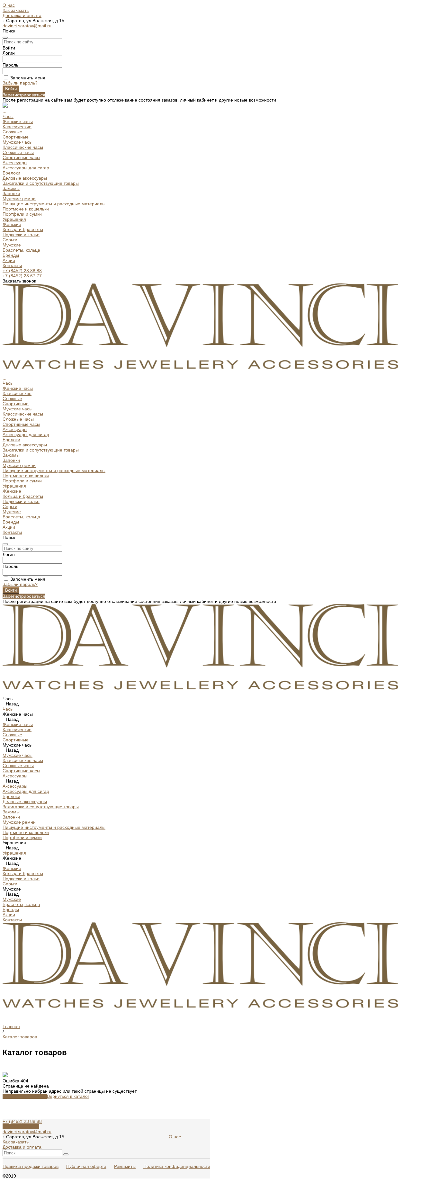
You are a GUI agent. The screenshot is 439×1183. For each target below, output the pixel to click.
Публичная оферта (86, 1166)
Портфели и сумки (22, 214)
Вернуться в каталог (68, 1096)
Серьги (10, 239)
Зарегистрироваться (24, 94)
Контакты (12, 265)
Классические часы (23, 147)
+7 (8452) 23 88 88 (22, 270)
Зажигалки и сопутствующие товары (41, 183)
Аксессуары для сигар (26, 167)
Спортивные (16, 136)
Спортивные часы (21, 157)
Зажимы (11, 188)
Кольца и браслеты (23, 229)
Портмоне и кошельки (26, 208)
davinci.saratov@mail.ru (27, 25)
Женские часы (18, 121)
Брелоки (11, 172)
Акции (9, 260)
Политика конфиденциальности (176, 1166)
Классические (17, 126)
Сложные (12, 131)
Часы (8, 116)
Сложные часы (18, 152)
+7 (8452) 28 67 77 (22, 275)
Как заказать (16, 10)
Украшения (14, 219)
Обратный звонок (21, 1126)
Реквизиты (125, 1166)
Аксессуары (15, 162)
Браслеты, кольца (21, 250)
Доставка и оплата (22, 15)
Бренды (11, 255)
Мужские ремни (19, 198)
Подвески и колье (21, 234)
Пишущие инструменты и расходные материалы (54, 203)
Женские (12, 224)
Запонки (11, 193)
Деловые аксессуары (25, 178)
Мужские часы (17, 142)
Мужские (12, 244)
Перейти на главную (25, 1096)
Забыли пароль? (20, 82)
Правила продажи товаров (30, 1166)
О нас (9, 5)
